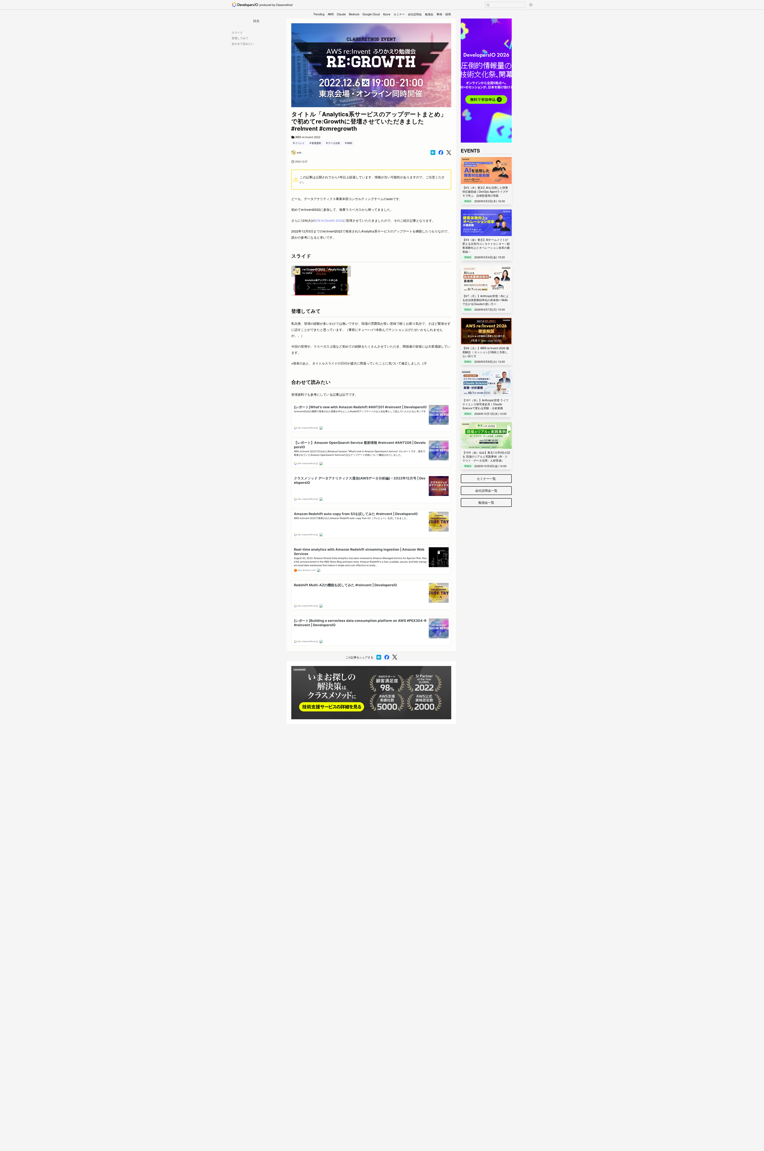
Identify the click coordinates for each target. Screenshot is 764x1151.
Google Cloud (371, 14)
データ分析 (334, 143)
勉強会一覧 (486, 502)
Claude (341, 14)
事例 (439, 14)
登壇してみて (240, 38)
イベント (300, 143)
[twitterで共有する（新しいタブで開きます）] (448, 152)
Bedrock (354, 14)
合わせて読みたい (243, 44)
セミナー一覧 (486, 478)
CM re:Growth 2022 (329, 220)
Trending (319, 14)
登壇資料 (316, 143)
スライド (237, 32)
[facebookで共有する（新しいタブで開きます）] (441, 152)
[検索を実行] (488, 5)
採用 (448, 14)
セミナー (399, 14)
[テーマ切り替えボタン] (530, 4)
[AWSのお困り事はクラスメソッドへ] (371, 692)
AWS (331, 14)
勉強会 (429, 14)
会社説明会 (415, 14)
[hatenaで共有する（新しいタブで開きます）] (433, 152)
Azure (386, 14)
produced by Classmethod (275, 5)
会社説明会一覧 (486, 490)
